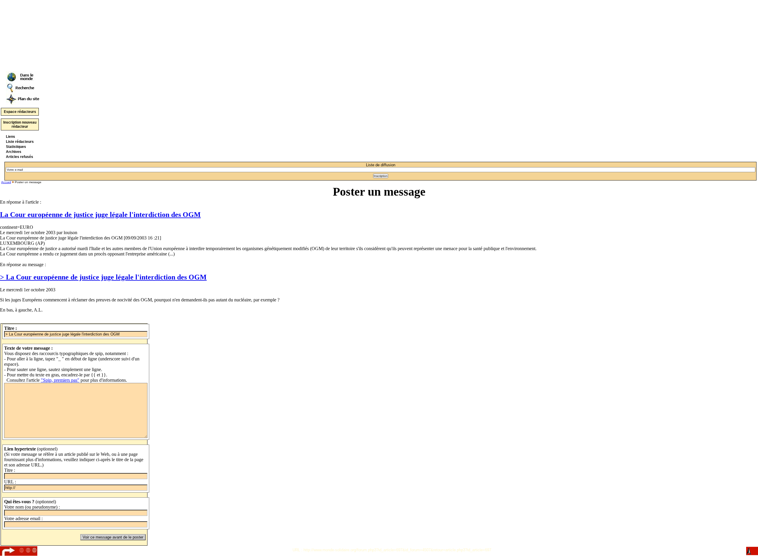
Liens (10, 137)
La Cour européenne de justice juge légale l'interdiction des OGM (100, 214)
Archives (13, 152)
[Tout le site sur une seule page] (23, 97)
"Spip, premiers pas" (60, 380)
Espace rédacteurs (20, 112)
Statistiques (16, 147)
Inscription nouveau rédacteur (19, 124)
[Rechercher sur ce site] (23, 86)
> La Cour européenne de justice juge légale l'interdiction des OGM (103, 277)
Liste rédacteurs (20, 142)
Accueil (6, 182)
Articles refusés (19, 157)
